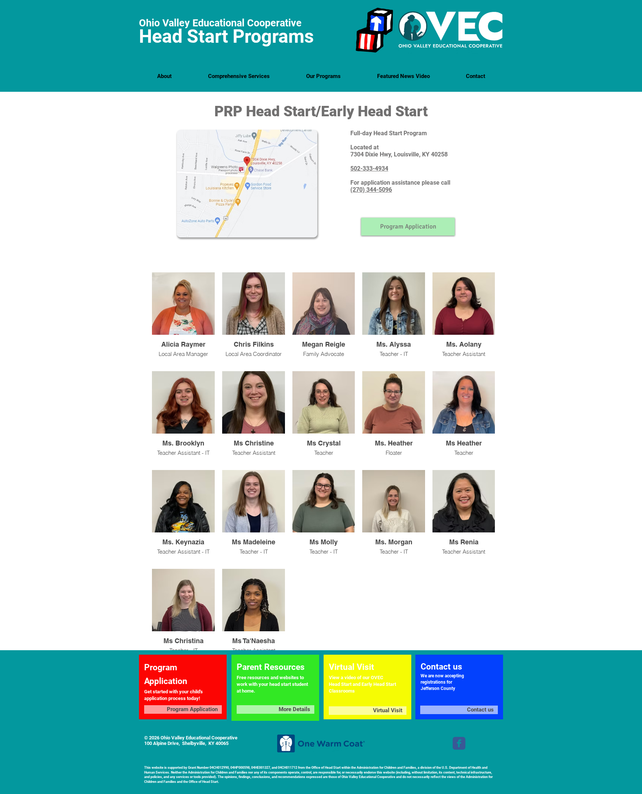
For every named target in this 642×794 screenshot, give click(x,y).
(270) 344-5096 (371, 189)
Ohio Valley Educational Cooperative (220, 23)
